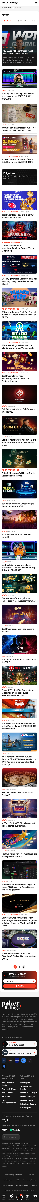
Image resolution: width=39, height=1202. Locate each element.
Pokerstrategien (26, 1100)
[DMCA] (4, 1129)
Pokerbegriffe (25, 1108)
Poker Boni (6, 1096)
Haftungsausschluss (22, 1185)
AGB (17, 1180)
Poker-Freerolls (7, 1093)
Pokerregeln (25, 1083)
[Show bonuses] (19, 1197)
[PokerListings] (10, 3)
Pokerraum (11, 1199)
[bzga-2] (5, 1120)
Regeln (35, 1199)
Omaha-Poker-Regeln (28, 1093)
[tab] (22, 21)
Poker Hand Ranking (28, 1104)
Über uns (31, 1175)
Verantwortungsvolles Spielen (14, 1175)
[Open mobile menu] (36, 3)
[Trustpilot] (15, 1129)
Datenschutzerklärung (29, 1180)
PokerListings (9, 8)
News (4, 1199)
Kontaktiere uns (7, 1180)
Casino (27, 1199)
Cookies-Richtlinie (7, 1185)
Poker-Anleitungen (27, 1096)
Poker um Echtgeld (9, 1089)
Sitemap (34, 1185)
